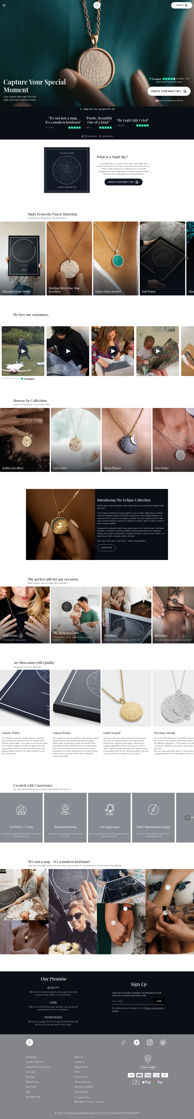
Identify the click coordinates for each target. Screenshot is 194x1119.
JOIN (158, 1001)
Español (100, 1102)
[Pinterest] (163, 1042)
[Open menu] (4, 5)
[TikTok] (123, 1042)
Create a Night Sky (35, 1062)
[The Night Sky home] (97, 5)
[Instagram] (150, 1042)
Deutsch (90, 1102)
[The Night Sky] (29, 1042)
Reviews (30, 1077)
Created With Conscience (38, 1067)
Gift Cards (31, 1072)
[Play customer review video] (23, 351)
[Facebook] (136, 1042)
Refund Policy (32, 1082)
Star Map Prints (33, 1097)
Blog (28, 1092)
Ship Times (31, 1087)
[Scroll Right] (187, 258)
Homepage (31, 1057)
